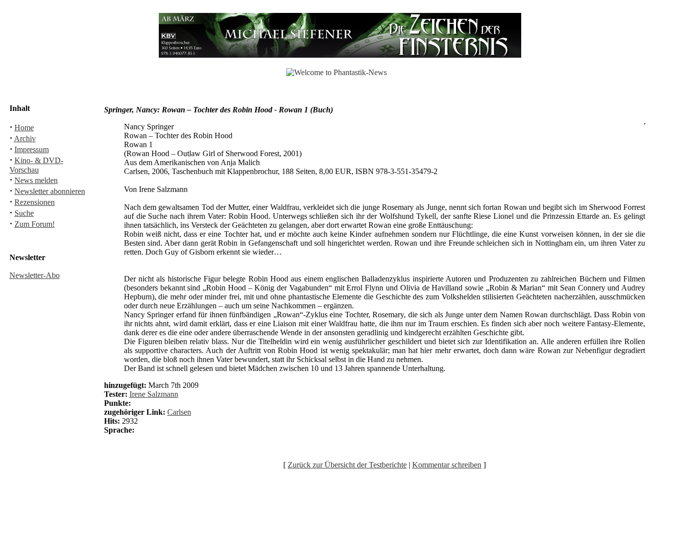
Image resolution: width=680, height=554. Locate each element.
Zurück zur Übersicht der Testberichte (347, 465)
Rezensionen (34, 202)
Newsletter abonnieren (49, 191)
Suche (24, 213)
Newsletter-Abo (34, 275)
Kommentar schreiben (446, 465)
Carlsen (179, 412)
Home (24, 127)
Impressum (31, 149)
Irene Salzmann (153, 394)
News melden (36, 180)
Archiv (25, 138)
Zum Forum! (34, 224)
